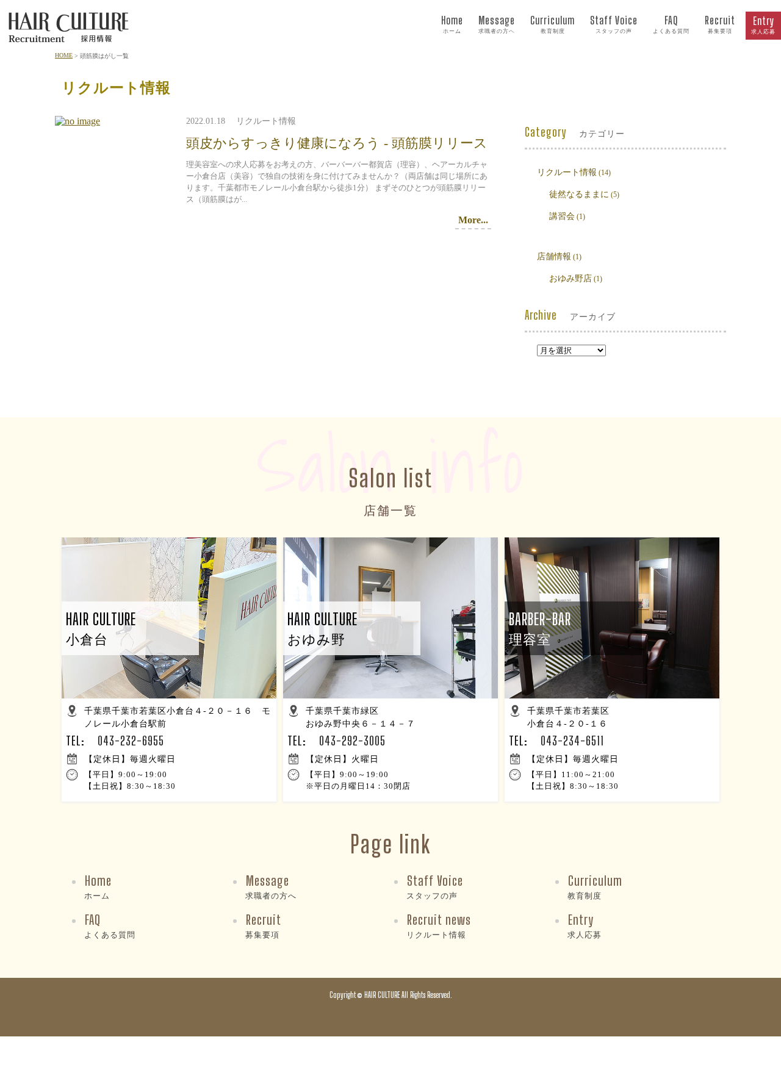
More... (473, 220)
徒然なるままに (579, 194)
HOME (64, 55)
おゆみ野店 (570, 278)
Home (452, 23)
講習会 (562, 216)
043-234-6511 (572, 740)
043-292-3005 (352, 740)
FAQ (671, 23)
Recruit (720, 23)
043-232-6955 (131, 740)
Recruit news (438, 925)
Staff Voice (614, 23)
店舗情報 (554, 256)
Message (496, 23)
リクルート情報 (567, 172)
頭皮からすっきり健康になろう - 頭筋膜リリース (337, 143)
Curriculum (552, 23)
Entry (763, 24)
